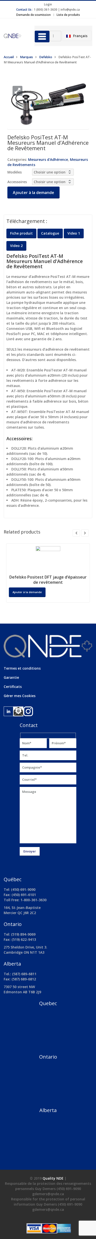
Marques (26, 57)
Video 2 (16, 245)
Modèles (14, 172)
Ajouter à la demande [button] (27, 592)
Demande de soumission (33, 15)
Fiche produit (21, 233)
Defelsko (45, 57)
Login (48, 4)
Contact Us (24, 9)
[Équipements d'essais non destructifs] (15, 36)
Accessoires (17, 181)
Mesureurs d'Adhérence (48, 159)
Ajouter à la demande (33, 192)
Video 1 (73, 233)
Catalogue (50, 233)
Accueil (9, 57)
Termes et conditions (22, 668)
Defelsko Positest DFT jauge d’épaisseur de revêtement (48, 579)
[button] (17, 91)
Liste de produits (68, 15)
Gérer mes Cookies (19, 695)
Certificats (13, 686)
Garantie (11, 677)
